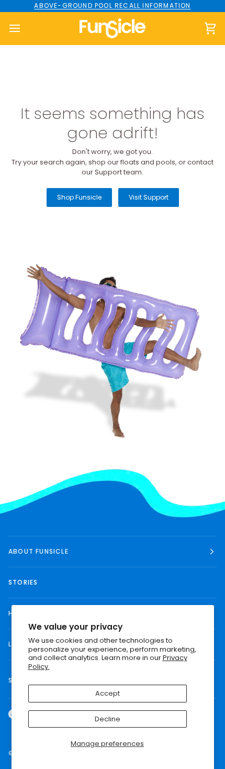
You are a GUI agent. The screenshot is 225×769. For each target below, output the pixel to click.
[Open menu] (24, 28)
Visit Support (148, 197)
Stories (23, 582)
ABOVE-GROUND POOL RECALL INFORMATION (112, 5)
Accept (107, 693)
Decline (107, 719)
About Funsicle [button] (38, 551)
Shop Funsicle (79, 197)
